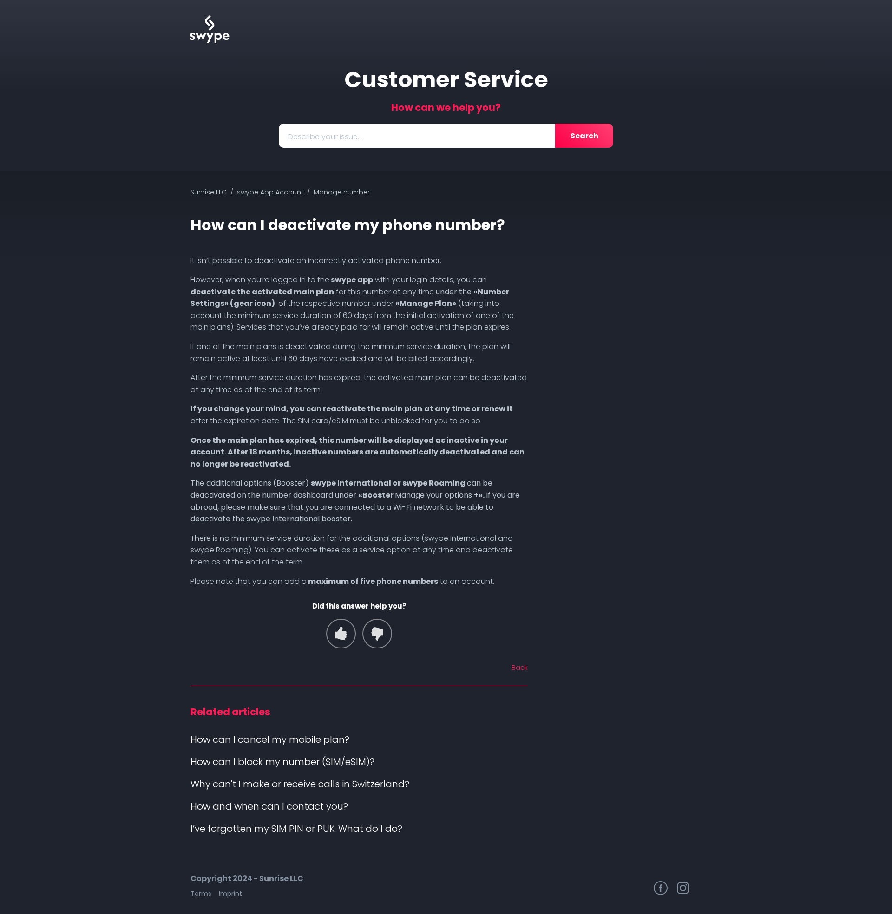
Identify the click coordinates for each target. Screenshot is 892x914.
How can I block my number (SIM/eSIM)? (282, 761)
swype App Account (270, 192)
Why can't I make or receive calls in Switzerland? (299, 784)
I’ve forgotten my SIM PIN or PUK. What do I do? (296, 828)
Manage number (342, 192)
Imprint (230, 893)
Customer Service (446, 79)
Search (584, 135)
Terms (200, 893)
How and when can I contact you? (269, 806)
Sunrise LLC (208, 192)
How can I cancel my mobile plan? (269, 739)
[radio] (341, 633)
